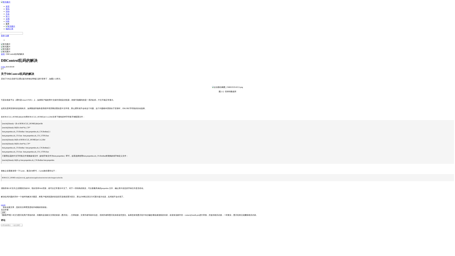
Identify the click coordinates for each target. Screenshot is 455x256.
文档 (7, 19)
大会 (7, 14)
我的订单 (9, 29)
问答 (7, 21)
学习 (7, 16)
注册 (7, 36)
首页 (7, 6)
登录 (3, 36)
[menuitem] (230, 6)
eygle (3, 67)
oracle (3, 205)
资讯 (7, 9)
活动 (7, 11)
